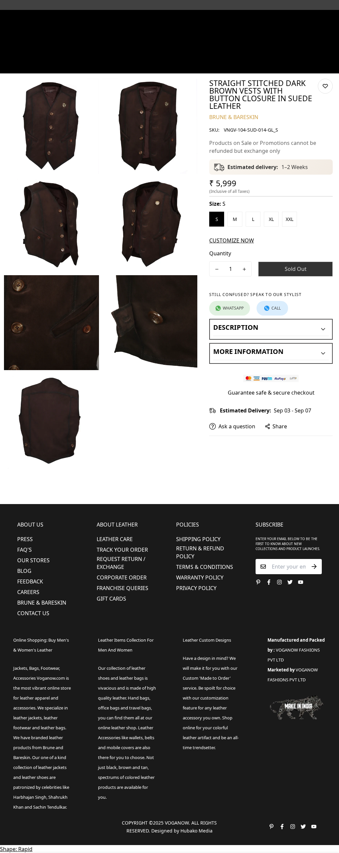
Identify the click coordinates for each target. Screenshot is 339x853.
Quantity (220, 253)
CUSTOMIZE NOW (231, 240)
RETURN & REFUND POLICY (200, 552)
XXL (289, 219)
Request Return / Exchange (121, 563)
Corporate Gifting (37, 65)
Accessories (160, 54)
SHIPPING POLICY (198, 539)
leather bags (53, 728)
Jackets (20, 668)
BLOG (24, 571)
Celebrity (221, 54)
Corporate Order (122, 577)
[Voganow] (170, 39)
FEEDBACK (30, 581)
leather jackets (52, 767)
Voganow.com (51, 678)
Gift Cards (111, 598)
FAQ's (24, 549)
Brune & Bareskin (41, 602)
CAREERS (28, 592)
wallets (136, 738)
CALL (276, 308)
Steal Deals (78, 65)
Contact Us (33, 613)
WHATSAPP (233, 308)
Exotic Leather (32, 54)
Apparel (124, 54)
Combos (248, 54)
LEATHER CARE (115, 539)
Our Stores (33, 560)
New (62, 54)
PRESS (25, 539)
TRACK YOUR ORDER (122, 549)
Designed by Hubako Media (182, 831)
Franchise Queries (122, 588)
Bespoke (275, 54)
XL (271, 219)
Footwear (91, 54)
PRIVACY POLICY (196, 588)
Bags (192, 54)
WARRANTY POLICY (199, 577)
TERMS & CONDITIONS (204, 567)
